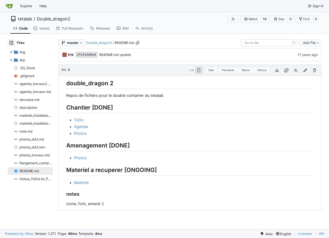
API (321, 234)
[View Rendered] (198, 70)
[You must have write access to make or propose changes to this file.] (314, 70)
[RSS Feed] (233, 19)
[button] (250, 19)
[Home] (9, 6)
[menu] (266, 234)
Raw (211, 70)
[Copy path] (137, 42)
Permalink (228, 70)
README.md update (115, 55)
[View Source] (191, 70)
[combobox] (269, 42)
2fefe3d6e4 (86, 54)
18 (265, 19)
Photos (80, 133)
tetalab (25, 19)
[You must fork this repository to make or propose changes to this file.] (305, 70)
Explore (26, 6)
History (262, 70)
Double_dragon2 (53, 19)
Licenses (305, 234)
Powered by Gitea (19, 234)
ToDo (79, 119)
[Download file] (277, 70)
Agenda (81, 126)
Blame (246, 70)
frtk (71, 55)
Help (43, 6)
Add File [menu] (309, 43)
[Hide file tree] (11, 42)
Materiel (81, 182)
